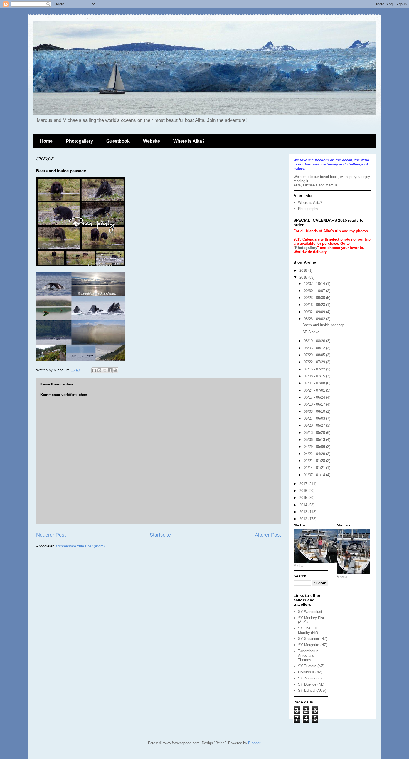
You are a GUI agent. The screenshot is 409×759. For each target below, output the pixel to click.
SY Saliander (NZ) (312, 639)
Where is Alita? (189, 141)
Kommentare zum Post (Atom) (80, 546)
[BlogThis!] (99, 370)
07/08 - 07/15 (315, 376)
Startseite (160, 535)
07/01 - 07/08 (315, 383)
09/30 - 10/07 (315, 291)
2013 (303, 512)
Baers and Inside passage (323, 325)
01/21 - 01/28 (315, 461)
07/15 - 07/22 (315, 369)
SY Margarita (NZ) (312, 645)
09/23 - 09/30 (315, 298)
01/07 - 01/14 (315, 475)
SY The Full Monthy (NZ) (308, 630)
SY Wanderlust (310, 612)
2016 (303, 491)
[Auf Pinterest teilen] (115, 370)
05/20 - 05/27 (315, 425)
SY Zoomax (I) (310, 678)
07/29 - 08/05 (315, 355)
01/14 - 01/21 (315, 468)
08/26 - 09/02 (315, 319)
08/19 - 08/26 (315, 341)
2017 (303, 484)
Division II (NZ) (310, 672)
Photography (308, 209)
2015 (303, 498)
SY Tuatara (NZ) (311, 666)
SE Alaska (310, 332)
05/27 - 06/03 (315, 418)
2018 (303, 277)
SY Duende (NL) (311, 684)
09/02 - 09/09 (315, 312)
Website (151, 141)
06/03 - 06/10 (315, 411)
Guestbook (118, 141)
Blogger (254, 743)
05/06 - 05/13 (315, 439)
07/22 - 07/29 (315, 362)
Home (46, 141)
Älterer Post (268, 535)
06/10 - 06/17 (315, 404)
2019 (303, 270)
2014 (303, 505)
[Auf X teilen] (104, 370)
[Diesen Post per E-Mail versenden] (94, 370)
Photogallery (79, 141)
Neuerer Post (51, 535)
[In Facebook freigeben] (110, 370)
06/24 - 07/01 (315, 390)
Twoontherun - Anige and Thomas (309, 655)
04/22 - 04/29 (315, 454)
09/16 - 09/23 (315, 305)
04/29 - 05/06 (315, 446)
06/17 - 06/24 (315, 397)
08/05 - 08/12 (315, 348)
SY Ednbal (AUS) (312, 690)
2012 (303, 519)
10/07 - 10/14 (315, 283)
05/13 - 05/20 (315, 433)
